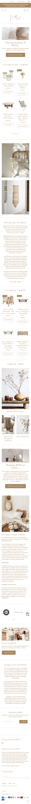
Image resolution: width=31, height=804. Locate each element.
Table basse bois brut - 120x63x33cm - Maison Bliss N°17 (22, 312)
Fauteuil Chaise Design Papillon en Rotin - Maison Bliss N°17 (23, 117)
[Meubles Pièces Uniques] (15, 388)
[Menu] (2, 10)
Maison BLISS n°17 (13, 785)
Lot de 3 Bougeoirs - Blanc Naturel (8, 85)
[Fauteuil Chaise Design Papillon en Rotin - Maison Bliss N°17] (22, 105)
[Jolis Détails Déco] (22, 424)
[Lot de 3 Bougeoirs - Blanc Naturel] (8, 75)
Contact (10, 783)
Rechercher (4, 783)
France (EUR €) (21, 1)
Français (12, 1)
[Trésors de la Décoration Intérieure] (8, 424)
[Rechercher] (5, 10)
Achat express (8, 91)
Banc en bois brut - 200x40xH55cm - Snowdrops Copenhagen (8, 345)
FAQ (14, 783)
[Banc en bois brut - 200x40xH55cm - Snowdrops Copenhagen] (8, 333)
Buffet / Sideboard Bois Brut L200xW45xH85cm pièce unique (23, 345)
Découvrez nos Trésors (15, 54)
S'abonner (23, 721)
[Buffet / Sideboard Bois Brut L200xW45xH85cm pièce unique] (22, 333)
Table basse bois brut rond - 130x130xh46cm (8, 116)
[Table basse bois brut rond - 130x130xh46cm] (8, 105)
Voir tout (15, 133)
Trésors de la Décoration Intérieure (8, 438)
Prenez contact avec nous (15, 486)
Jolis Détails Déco (23, 436)
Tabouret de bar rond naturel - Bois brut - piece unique (8, 311)
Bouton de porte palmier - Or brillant (23, 86)
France (5, 794)
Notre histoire (8, 652)
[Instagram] (29, 2)
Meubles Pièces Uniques (15, 411)
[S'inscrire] (28, 776)
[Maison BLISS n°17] (15, 17)
